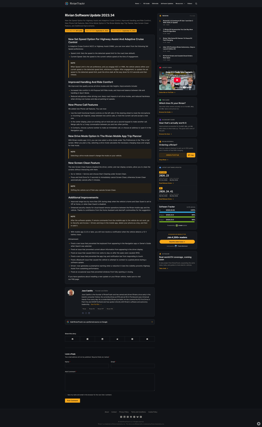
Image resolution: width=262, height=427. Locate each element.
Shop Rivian (163, 159)
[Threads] (132, 339)
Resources (179, 3)
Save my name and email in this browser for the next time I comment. (90, 395)
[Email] (147, 339)
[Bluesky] (137, 417)
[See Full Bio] (101, 304)
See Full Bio (95, 304)
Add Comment (70, 372)
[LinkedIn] (89, 313)
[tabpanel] (110, 159)
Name (67, 362)
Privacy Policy (124, 412)
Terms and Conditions (138, 412)
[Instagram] (86, 313)
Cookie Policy (152, 412)
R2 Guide (146, 3)
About (107, 412)
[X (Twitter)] (87, 339)
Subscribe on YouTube (167, 92)
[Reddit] (117, 339)
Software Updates (167, 3)
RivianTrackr (77, 3)
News (137, 3)
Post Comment (72, 401)
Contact (114, 412)
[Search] (196, 3)
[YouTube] (141, 417)
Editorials (155, 3)
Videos (189, 3)
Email (113, 362)
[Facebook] (83, 313)
